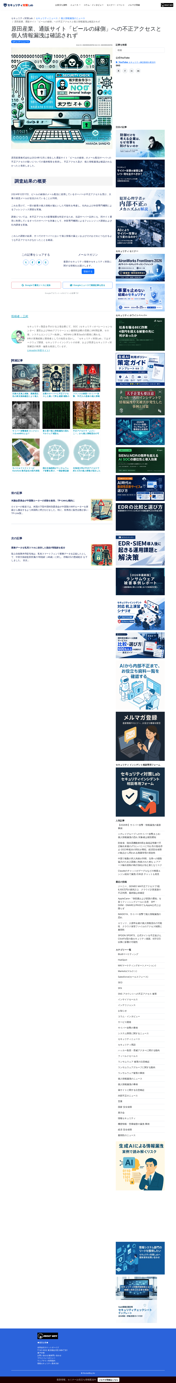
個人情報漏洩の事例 (128, 1084)
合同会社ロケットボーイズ (48, 1347)
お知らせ (122, 1010)
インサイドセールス (128, 999)
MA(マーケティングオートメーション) (137, 965)
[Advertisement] (140, 100)
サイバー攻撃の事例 (128, 1027)
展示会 (121, 1112)
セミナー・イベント (116, 5)
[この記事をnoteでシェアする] (39, 262)
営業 (120, 1101)
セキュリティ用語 (127, 1044)
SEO (120, 982)
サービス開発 (124, 1022)
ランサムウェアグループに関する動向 (136, 1067)
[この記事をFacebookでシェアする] (32, 262)
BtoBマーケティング (128, 954)
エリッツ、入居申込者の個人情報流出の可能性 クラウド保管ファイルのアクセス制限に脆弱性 (140, 926)
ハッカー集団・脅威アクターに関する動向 (139, 1050)
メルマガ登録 (134, 5)
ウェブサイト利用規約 (46, 1361)
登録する (88, 271)
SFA (120, 988)
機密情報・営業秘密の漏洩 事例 (133, 1124)
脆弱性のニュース (127, 1135)
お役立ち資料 (61, 5)
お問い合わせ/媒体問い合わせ (49, 1355)
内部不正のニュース (128, 1095)
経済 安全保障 (125, 1129)
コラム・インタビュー (94, 5)
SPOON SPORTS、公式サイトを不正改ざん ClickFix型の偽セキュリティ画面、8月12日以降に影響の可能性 (140, 938)
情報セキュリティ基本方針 (48, 1363)
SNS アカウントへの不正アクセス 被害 (137, 993)
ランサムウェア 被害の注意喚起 (133, 1061)
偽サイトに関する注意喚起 (131, 1090)
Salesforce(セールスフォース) (133, 976)
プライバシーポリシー (46, 1358)
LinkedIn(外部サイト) (38, 350)
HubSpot (122, 959)
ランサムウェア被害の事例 (131, 1073)
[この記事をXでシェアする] (26, 262)
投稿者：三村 (19, 316)
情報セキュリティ (127, 1118)
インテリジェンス (127, 1005)
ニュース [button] (74, 5)
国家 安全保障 (125, 1107)
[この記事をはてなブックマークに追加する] (45, 262)
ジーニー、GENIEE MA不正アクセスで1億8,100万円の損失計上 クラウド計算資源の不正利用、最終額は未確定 (139, 889)
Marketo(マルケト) (127, 971)
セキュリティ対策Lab (22, 18)
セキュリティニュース (47, 18)
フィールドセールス (128, 1056)
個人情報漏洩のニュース (73, 18)
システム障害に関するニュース (133, 1033)
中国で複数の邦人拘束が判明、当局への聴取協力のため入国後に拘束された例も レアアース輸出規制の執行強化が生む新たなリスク (140, 861)
